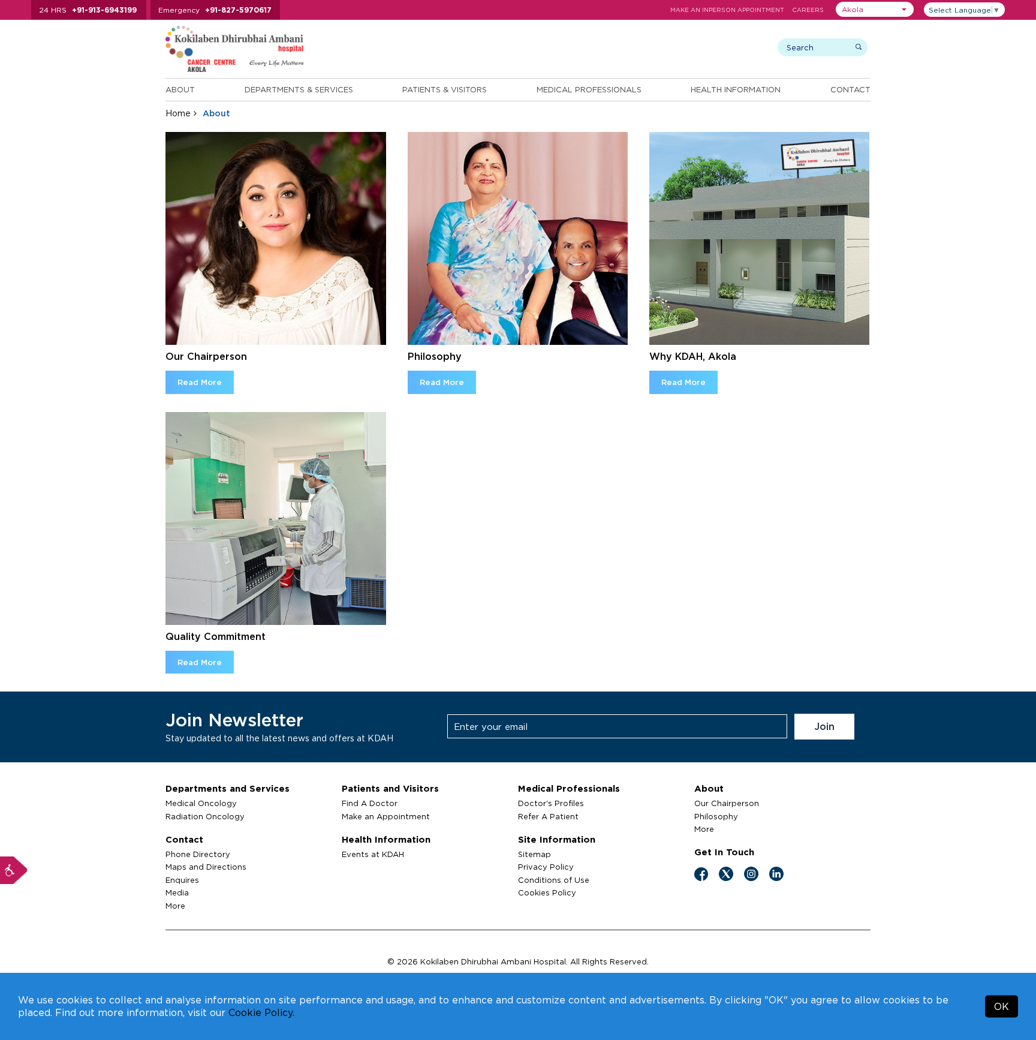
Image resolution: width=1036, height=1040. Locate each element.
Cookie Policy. (261, 1012)
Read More (199, 382)
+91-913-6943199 (104, 10)
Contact (850, 89)
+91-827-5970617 (238, 10)
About (180, 89)
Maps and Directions (205, 866)
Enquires (182, 880)
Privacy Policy (546, 866)
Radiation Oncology (205, 816)
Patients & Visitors (444, 89)
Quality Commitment (215, 636)
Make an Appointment (386, 816)
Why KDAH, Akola (692, 356)
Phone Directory (197, 854)
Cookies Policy (547, 892)
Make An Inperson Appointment (727, 10)
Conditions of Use (553, 880)
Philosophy (435, 356)
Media (177, 892)
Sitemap (534, 854)
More (175, 905)
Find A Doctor (369, 803)
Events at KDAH (373, 854)
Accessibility (14, 870)
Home (178, 113)
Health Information (736, 89)
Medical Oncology (201, 803)
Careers (808, 10)
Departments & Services (299, 89)
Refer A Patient (548, 816)
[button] (875, 9)
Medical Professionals (589, 89)
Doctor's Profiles (551, 803)
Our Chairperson (206, 356)
